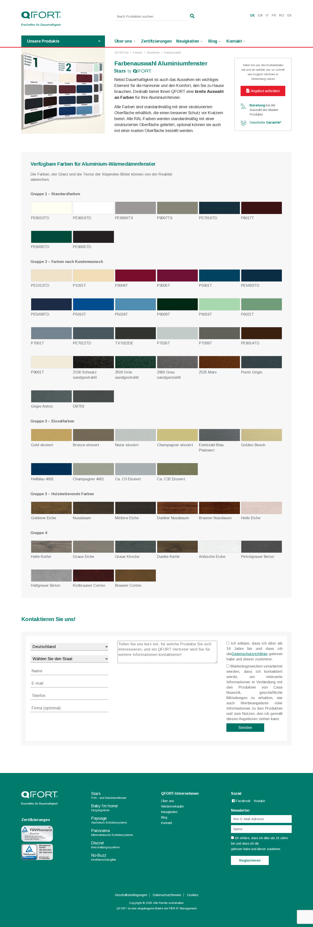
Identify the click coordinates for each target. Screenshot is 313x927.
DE (252, 15)
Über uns (123, 41)
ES (289, 15)
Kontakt (234, 41)
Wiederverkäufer (172, 806)
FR (274, 15)
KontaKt (166, 823)
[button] (192, 16)
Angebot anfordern (265, 91)
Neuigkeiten (187, 41)
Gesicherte (265, 122)
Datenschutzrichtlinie (250, 654)
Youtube (259, 801)
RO (281, 15)
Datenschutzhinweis (167, 895)
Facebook (242, 801)
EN (260, 15)
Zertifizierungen (156, 41)
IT (267, 15)
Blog (212, 41)
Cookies (192, 895)
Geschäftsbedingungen (131, 895)
